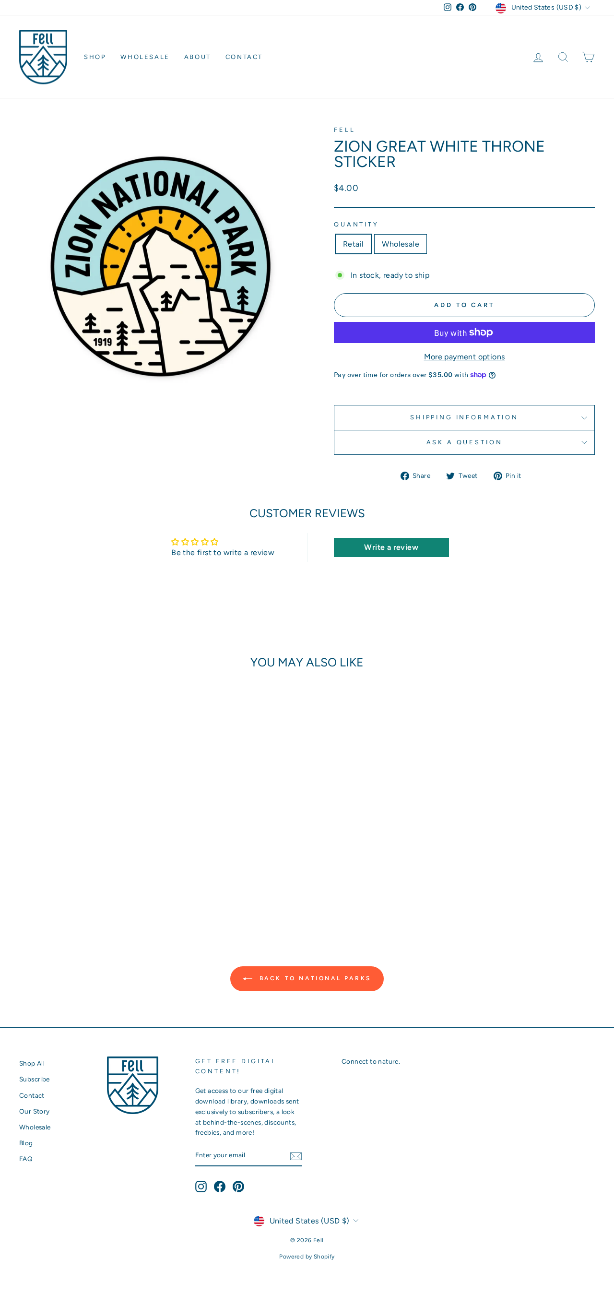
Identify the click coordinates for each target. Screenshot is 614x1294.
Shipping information (464, 417)
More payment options (464, 356)
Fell (344, 129)
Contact (244, 56)
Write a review (391, 547)
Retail (353, 244)
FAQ (26, 1159)
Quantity (356, 224)
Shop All (32, 1063)
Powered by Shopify (306, 1256)
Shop (95, 56)
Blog (26, 1143)
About (197, 56)
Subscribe (34, 1079)
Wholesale (144, 56)
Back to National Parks (313, 978)
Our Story (34, 1111)
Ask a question (464, 442)
